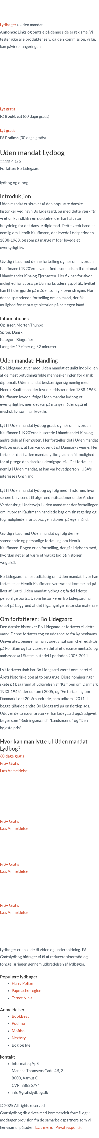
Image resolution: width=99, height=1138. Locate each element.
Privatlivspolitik (68, 1128)
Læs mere (43, 1128)
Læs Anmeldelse (14, 771)
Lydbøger (8, 25)
